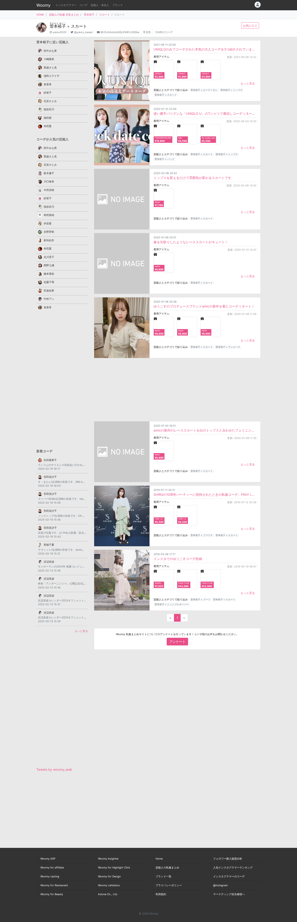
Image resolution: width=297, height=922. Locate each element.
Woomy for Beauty (51, 894)
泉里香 (48, 84)
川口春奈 (49, 181)
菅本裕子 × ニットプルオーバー (172, 604)
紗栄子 (48, 92)
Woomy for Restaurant (54, 885)
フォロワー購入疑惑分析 (227, 858)
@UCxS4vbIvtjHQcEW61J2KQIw (119, 32)
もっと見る (248, 83)
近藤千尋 (49, 282)
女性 (148, 32)
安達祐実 (49, 290)
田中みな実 (50, 50)
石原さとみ (50, 101)
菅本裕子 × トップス (231, 90)
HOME (40, 14)
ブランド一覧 (163, 876)
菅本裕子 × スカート (166, 94)
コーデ (83, 5)
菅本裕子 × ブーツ (200, 599)
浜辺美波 (49, 561)
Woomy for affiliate (52, 867)
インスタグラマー (65, 5)
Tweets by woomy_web (54, 769)
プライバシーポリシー (169, 885)
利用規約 (161, 894)
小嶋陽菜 (49, 59)
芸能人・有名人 (100, 5)
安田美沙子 (50, 476)
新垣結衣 (49, 240)
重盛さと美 (50, 67)
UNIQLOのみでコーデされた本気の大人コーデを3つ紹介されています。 (205, 49)
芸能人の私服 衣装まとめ (64, 14)
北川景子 (49, 257)
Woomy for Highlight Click (114, 867)
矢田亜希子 (50, 460)
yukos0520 (59, 32)
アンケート (177, 642)
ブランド (117, 5)
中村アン (49, 298)
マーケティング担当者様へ (229, 894)
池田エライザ (51, 75)
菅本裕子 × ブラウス (202, 535)
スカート (104, 14)
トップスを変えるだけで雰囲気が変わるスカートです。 (194, 178)
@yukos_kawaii (83, 32)
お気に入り (250, 25)
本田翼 (48, 126)
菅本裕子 (89, 14)
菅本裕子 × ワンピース (228, 346)
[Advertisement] (177, 389)
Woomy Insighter (108, 858)
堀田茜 (48, 117)
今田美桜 (49, 190)
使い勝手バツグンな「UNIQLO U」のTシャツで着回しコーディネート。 (205, 114)
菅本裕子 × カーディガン (204, 90)
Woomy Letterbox (109, 885)
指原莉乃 (49, 109)
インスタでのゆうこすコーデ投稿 (178, 559)
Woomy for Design (109, 876)
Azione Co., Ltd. (108, 894)
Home (159, 858)
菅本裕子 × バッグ (164, 159)
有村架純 (49, 215)
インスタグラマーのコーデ (229, 876)
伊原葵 (48, 223)
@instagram (220, 885)
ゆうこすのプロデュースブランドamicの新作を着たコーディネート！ (204, 306)
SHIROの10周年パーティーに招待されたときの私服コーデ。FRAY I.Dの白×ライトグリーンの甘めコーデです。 (205, 495)
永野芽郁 (49, 231)
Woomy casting (49, 876)
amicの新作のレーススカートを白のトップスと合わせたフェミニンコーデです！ (205, 430)
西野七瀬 (49, 265)
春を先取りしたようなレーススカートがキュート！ (191, 242)
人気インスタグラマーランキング (233, 867)
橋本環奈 (49, 273)
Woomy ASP (47, 858)
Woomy (43, 5)
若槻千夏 (49, 544)
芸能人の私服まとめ (167, 867)
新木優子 (49, 173)
